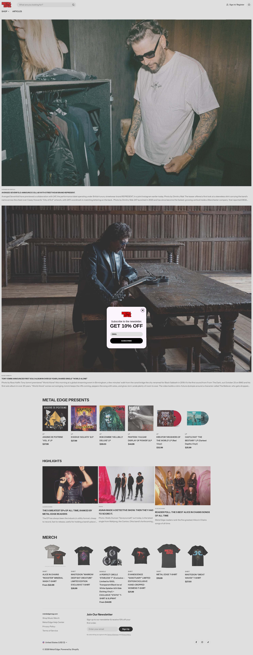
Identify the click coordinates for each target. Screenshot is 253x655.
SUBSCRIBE (126, 341)
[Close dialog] (143, 310)
